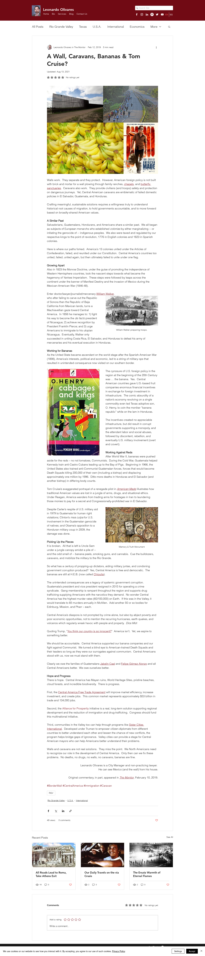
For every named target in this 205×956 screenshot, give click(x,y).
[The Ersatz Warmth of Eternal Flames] (151, 855)
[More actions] (156, 47)
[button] (62, 14)
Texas (83, 26)
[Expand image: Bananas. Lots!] (85, 148)
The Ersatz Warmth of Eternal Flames (146, 874)
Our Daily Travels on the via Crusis (101, 874)
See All (169, 837)
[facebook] (136, 14)
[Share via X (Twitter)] (55, 811)
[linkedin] (147, 14)
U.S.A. (97, 26)
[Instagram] (141, 14)
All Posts (37, 26)
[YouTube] (162, 14)
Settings (178, 951)
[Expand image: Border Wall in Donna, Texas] (75, 104)
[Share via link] (70, 811)
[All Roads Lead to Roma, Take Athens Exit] (53, 855)
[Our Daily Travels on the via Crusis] (102, 855)
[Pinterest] (152, 14)
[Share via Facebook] (48, 811)
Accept (192, 951)
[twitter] (157, 14)
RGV (51, 793)
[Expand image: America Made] (141, 148)
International (115, 26)
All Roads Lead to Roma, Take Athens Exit (51, 874)
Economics (137, 26)
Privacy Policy (118, 951)
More (154, 26)
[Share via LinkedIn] (63, 811)
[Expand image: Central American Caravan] (130, 104)
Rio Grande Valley (61, 26)
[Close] (201, 951)
